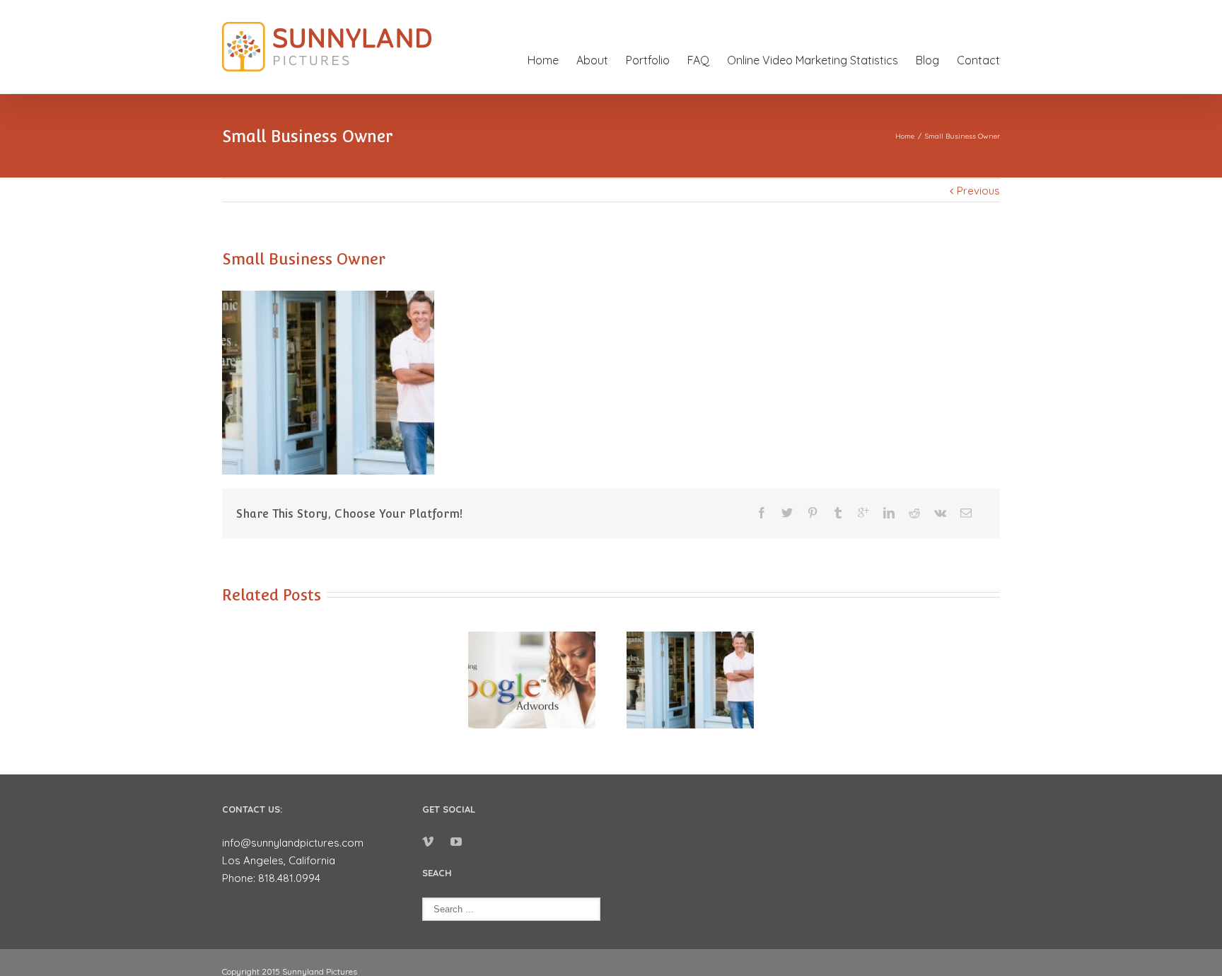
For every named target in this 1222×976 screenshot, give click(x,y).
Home (543, 60)
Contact (978, 60)
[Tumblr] (838, 512)
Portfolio (648, 60)
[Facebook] (761, 512)
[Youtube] (456, 841)
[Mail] (966, 512)
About (592, 60)
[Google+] (863, 512)
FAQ (698, 60)
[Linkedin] (889, 512)
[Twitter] (787, 512)
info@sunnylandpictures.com (292, 842)
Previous (978, 190)
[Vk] (940, 512)
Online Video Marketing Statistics (812, 60)
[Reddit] (914, 512)
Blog (927, 60)
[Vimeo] (427, 841)
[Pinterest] (812, 512)
